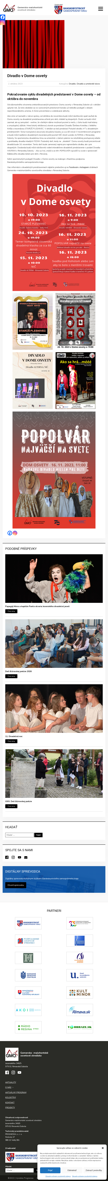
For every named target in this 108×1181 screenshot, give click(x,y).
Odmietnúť (72, 1170)
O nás (8, 1087)
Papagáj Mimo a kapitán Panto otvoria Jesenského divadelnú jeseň (37, 606)
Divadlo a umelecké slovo (88, 83)
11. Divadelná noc (13, 736)
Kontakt (9, 1102)
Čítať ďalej (11, 611)
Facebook (73, 167)
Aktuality (10, 1082)
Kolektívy (10, 1097)
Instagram (84, 167)
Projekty (10, 1107)
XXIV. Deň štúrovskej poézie (18, 801)
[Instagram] (15, 533)
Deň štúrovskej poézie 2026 (18, 671)
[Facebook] (10, 533)
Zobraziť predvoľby (94, 1170)
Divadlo (72, 83)
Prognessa (28, 1178)
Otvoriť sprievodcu (16, 885)
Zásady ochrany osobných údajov (58, 1176)
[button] (102, 1148)
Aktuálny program (15, 1092)
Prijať (50, 1170)
